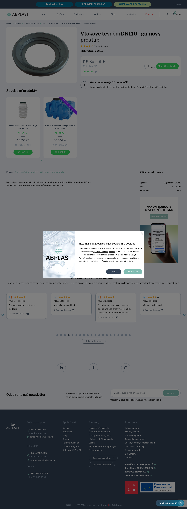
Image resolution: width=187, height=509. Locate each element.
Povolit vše (132, 272)
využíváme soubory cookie (104, 252)
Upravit (113, 272)
